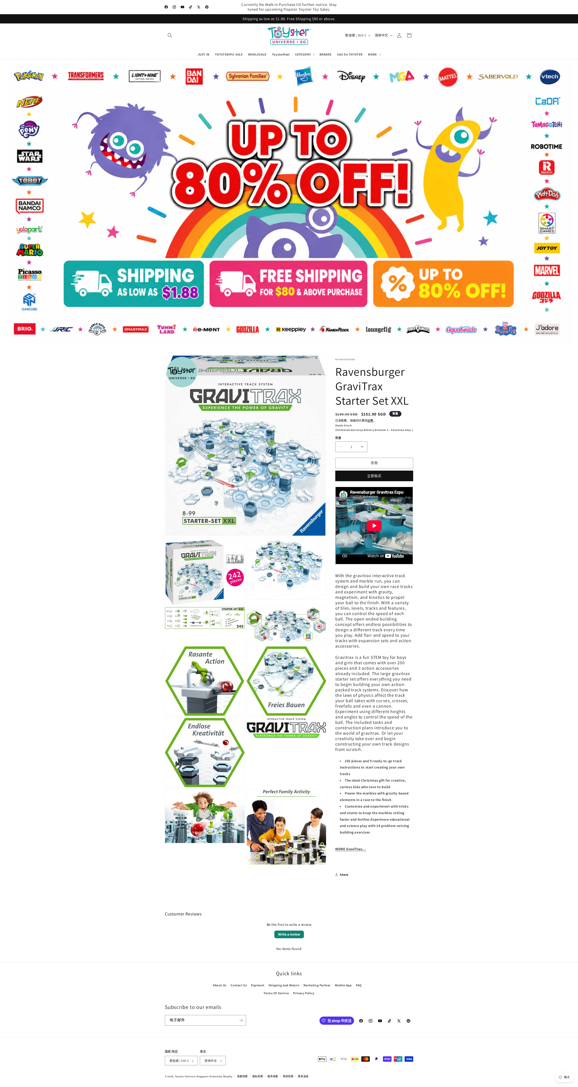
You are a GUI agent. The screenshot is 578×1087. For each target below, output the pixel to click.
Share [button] (344, 875)
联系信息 (303, 1076)
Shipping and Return (283, 985)
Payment (257, 985)
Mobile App (343, 985)
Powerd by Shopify (221, 1076)
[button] (170, 35)
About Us (219, 985)
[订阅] (241, 1020)
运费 (370, 420)
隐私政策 (257, 1076)
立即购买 (374, 476)
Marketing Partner (317, 985)
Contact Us (239, 985)
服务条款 (273, 1076)
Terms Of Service (276, 993)
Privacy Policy (303, 993)
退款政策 (242, 1076)
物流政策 (288, 1076)
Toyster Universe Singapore (192, 1076)
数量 (338, 438)
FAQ (359, 985)
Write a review (289, 934)
